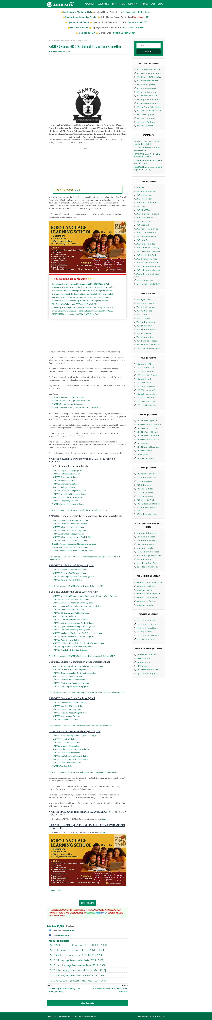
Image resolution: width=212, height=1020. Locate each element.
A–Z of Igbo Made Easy (87, 32)
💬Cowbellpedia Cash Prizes (143, 590)
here (104, 819)
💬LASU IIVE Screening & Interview (146, 80)
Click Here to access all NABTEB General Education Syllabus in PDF (78, 510)
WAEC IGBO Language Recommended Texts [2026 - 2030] (77, 975)
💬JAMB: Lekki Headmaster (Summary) (147, 270)
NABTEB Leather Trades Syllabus (67, 752)
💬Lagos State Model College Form (146, 673)
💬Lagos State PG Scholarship (144, 118)
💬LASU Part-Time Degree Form (145, 92)
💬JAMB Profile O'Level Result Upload (147, 251)
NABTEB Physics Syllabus (64, 480)
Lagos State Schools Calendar (78, 22)
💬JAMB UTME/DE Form (142, 210)
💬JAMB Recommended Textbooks (145, 236)
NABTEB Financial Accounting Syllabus (69, 713)
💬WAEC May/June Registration (145, 322)
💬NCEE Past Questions (142, 658)
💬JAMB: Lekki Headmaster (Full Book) (147, 266)
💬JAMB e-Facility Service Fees (145, 191)
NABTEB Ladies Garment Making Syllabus (71, 749)
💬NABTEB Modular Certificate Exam (146, 447)
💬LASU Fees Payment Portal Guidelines (147, 107)
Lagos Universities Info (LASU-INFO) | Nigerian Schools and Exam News (77, 1016)
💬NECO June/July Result (142, 379)
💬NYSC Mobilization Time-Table (145, 477)
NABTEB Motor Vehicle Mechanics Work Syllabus (74, 636)
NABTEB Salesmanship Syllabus (66, 716)
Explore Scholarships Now (79, 27)
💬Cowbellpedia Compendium (144, 605)
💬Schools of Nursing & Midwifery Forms (148, 555)
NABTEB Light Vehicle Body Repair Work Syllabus (74, 626)
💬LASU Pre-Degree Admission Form (146, 103)
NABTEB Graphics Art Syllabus (66, 746)
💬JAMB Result (139, 206)
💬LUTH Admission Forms (142, 559)
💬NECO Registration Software (144, 386)
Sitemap (152, 1016)
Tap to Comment (87, 902)
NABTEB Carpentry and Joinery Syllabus (70, 669)
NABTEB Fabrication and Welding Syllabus (71, 613)
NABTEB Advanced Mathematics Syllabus (71, 520)
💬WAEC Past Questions (142, 318)
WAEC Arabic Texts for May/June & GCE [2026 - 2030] (76, 955)
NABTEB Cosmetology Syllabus (66, 742)
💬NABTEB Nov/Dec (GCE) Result (145, 428)
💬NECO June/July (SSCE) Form (144, 364)
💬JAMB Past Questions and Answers (146, 214)
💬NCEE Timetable (140, 666)
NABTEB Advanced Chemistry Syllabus (69, 530)
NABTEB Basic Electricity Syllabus (67, 580)
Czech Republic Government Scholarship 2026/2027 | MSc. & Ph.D (81, 284)
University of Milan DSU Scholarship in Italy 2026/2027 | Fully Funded (82, 294)
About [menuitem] (153, 4)
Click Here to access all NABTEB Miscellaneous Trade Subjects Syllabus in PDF (83, 772)
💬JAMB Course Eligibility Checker (145, 255)
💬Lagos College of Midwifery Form (146, 567)
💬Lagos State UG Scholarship (144, 122)
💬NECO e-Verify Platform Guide (145, 405)
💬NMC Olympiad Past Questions (145, 624)
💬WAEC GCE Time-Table (142, 333)
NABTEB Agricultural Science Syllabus (69, 494)
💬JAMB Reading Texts (142, 240)
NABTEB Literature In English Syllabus (69, 490)
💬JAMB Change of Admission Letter (146, 202)
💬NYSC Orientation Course (143, 492)
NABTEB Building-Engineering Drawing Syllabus (74, 576)
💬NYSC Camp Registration (143, 488)
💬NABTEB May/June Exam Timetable (147, 435)
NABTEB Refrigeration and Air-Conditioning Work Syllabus (78, 643)
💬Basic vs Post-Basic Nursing (144, 536)
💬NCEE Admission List (142, 662)
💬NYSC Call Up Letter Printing (144, 500)
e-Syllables (55, 40)
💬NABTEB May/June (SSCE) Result (146, 432)
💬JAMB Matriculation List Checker (146, 259)
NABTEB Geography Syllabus (65, 501)
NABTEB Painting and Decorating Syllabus (71, 683)
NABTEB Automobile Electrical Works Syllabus (73, 603)
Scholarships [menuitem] (132, 4)
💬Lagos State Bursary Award (144, 125)
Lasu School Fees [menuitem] (103, 4)
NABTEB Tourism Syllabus (63, 766)
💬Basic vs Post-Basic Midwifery (145, 533)
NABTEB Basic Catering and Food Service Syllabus (74, 736)
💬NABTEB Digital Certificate (144, 458)
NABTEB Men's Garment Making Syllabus (70, 756)
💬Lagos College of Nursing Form (145, 563)
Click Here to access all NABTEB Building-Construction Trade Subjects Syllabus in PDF (86, 692)
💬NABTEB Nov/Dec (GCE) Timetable (146, 439)
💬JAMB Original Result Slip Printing (146, 247)
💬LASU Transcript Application (144, 114)
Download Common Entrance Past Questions (81, 17)
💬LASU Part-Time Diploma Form (145, 88)
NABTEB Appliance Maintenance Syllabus (71, 599)
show (77, 190)
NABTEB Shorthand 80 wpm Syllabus (69, 706)
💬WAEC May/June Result (143, 311)
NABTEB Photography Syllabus (66, 640)
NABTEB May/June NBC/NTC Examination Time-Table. (76, 407)
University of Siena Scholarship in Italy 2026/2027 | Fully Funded (80, 300)
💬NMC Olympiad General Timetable (146, 635)
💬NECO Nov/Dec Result (142, 382)
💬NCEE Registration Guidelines (145, 654)
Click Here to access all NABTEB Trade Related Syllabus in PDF (76, 586)
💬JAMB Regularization (142, 221)
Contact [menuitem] (160, 4)
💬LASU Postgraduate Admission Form (147, 99)
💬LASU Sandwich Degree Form (145, 84)
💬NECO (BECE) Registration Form (145, 390)
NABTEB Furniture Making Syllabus (68, 676)
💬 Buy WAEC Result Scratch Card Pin (147, 344)
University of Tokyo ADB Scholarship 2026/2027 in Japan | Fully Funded (83, 287)
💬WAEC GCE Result (141, 314)
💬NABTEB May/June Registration (145, 420)
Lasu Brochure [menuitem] (89, 4)
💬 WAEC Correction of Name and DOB (147, 348)
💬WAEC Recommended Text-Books (146, 341)
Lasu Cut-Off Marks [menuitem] (118, 4)
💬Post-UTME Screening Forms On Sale (147, 69)
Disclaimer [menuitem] (144, 4)
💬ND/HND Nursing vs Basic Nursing (146, 551)
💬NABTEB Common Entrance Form (146, 669)
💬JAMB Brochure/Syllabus (143, 217)
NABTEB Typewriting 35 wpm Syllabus (69, 702)
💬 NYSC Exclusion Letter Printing (145, 514)
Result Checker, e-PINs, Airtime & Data (77, 11)
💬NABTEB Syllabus (141, 443)
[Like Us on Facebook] (50, 935)
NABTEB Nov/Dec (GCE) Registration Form (71, 401)
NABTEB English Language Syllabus (68, 470)
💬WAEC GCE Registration (143, 326)
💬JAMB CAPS (139, 187)
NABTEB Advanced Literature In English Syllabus (74, 537)
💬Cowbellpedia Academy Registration (147, 593)
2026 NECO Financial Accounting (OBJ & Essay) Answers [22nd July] (147, 168)
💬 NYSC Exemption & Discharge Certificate (145, 508)
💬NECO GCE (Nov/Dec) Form (144, 367)
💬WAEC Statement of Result (144, 337)
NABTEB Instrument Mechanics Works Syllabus (73, 623)
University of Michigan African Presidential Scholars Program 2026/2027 (83, 307)
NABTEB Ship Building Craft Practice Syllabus (72, 646)
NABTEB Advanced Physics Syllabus (68, 527)
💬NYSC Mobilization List (142, 485)
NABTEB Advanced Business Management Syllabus (74, 544)
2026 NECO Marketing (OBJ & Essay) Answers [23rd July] (146, 148)
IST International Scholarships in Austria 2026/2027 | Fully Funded (81, 297)
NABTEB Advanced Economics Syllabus (70, 523)
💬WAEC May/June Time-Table (144, 329)
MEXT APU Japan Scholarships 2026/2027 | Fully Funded (76, 314)
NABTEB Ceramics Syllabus (64, 739)
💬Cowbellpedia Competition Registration (148, 582)
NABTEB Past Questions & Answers (67, 404)
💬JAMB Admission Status (143, 195)
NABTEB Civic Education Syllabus (67, 497)
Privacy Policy (161, 1016)
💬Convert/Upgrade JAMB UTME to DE (147, 284)
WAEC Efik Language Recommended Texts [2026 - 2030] (77, 960)
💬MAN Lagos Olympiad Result (144, 639)
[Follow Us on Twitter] (50, 930)
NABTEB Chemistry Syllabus (65, 484)
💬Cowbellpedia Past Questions (144, 601)
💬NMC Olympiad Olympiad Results (146, 628)
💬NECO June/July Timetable (144, 371)
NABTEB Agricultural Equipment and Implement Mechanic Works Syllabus (85, 596)
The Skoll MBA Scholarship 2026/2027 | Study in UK (74, 304)
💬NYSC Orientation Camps (143, 496)
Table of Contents (68, 190)
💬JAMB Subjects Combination (144, 244)
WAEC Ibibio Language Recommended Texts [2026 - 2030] (78, 970)
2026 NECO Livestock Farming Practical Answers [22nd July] (147, 161)
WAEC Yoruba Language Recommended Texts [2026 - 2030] (78, 980)
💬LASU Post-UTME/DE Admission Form (147, 73)
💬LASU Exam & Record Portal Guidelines (148, 110)
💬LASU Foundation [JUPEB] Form (145, 95)
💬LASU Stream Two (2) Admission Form (148, 77)
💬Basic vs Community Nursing (144, 544)
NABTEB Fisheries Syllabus (64, 616)
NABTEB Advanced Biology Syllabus (68, 534)
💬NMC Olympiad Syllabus (143, 631)
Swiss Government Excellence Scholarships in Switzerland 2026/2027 (82, 311)
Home (50, 40)
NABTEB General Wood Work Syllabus (69, 573)
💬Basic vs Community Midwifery (145, 540)
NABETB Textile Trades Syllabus (67, 762)
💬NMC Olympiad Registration (144, 620)
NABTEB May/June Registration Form (68, 397)
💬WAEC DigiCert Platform (143, 299)
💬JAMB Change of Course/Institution (146, 229)
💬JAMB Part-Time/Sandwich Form (146, 262)
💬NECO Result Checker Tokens (144, 401)
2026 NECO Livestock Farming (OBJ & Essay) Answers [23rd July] (146, 155)
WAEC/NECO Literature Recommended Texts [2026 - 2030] (78, 945)
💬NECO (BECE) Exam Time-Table (145, 394)
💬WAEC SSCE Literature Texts (144, 307)
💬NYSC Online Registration (143, 481)
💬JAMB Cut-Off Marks (142, 225)
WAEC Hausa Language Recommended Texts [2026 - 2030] (78, 965)
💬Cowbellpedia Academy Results (145, 597)
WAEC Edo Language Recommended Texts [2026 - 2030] (77, 950)
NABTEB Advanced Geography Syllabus (70, 540)
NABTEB (60, 891)
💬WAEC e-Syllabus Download (144, 303)
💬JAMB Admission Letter (143, 199)
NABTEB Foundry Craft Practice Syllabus (70, 619)
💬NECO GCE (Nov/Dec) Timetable (145, 375)
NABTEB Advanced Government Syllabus (70, 547)
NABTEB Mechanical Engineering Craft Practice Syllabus (77, 633)
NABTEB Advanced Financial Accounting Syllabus (73, 550)
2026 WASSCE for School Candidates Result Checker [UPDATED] (146, 142)
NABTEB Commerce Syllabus (65, 719)
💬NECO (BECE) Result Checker (144, 397)
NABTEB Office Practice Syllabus (67, 709)
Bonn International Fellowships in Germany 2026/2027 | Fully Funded (82, 290)
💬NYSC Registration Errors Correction (147, 503)
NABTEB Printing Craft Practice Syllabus (70, 759)
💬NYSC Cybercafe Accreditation (145, 473)
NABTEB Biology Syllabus (64, 487)
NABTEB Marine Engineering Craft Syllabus (71, 630)
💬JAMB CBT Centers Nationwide (145, 232)
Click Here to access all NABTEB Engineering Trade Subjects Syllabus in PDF (82, 656)
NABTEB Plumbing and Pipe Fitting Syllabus (71, 686)
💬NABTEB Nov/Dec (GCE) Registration (147, 424)
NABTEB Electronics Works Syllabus (68, 609)
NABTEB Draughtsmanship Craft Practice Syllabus (74, 673)
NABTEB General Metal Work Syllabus (69, 569)
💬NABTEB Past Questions (143, 450)
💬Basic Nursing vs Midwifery (144, 548)
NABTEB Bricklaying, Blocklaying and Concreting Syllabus (78, 666)
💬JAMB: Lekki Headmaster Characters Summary (147, 275)
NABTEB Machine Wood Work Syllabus (69, 679)
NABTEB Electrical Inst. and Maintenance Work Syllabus (77, 606)
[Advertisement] (87, 72)
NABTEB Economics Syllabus (65, 477)
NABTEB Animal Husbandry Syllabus (68, 504)
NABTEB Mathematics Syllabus (66, 474)
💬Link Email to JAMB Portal (144, 280)
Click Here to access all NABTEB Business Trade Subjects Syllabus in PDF (80, 726)
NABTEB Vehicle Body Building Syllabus (70, 650)
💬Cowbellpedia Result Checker (145, 586)
